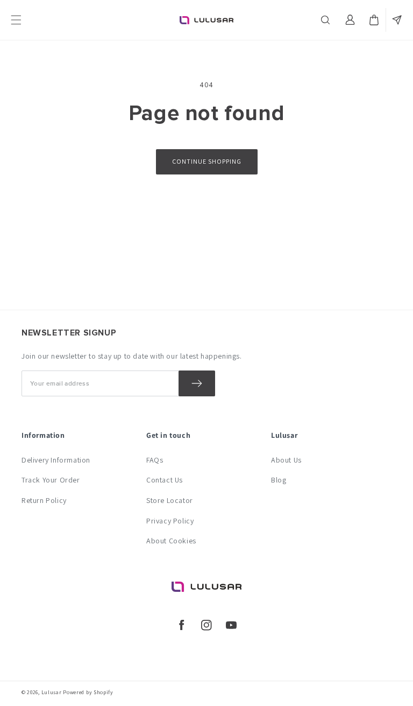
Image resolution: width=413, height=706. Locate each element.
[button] (326, 20)
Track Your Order (51, 480)
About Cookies (171, 541)
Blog (278, 480)
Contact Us (164, 480)
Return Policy (44, 500)
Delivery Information (56, 460)
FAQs (154, 460)
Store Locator (169, 500)
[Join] (197, 383)
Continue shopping (206, 161)
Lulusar (51, 692)
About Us (286, 460)
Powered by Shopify (88, 692)
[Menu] (16, 20)
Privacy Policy (170, 521)
